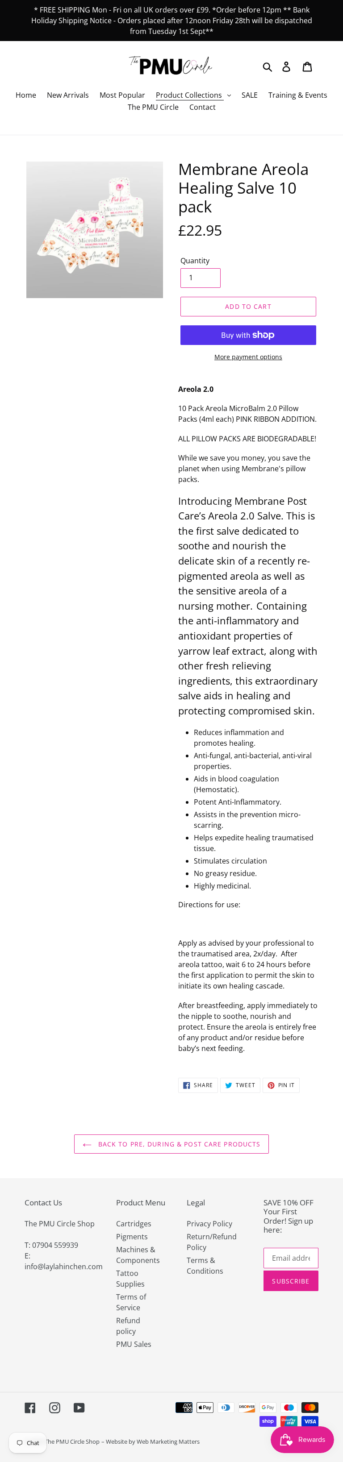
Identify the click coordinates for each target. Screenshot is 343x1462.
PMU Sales (133, 1344)
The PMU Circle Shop (72, 1441)
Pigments (132, 1237)
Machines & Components (138, 1255)
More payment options (248, 357)
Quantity (194, 261)
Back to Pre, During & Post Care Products (178, 1144)
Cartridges (133, 1224)
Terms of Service (131, 1302)
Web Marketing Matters (168, 1441)
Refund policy (128, 1326)
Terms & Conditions (205, 1265)
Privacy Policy (209, 1224)
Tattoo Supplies (130, 1278)
